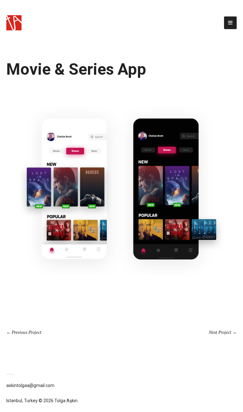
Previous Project (26, 332)
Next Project (220, 332)
